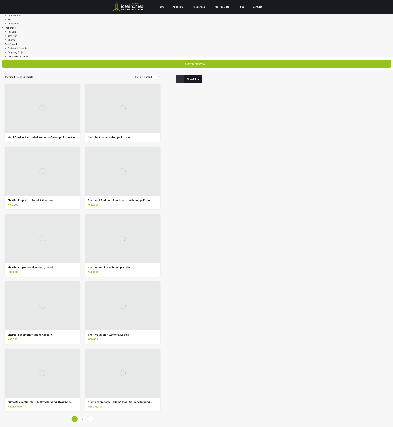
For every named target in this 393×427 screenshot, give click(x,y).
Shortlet (12, 39)
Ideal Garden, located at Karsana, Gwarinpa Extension (41, 137)
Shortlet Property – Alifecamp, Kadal (30, 267)
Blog (242, 6)
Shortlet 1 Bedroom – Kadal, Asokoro (30, 334)
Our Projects (11, 44)
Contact (257, 6)
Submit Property (195, 63)
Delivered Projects (17, 48)
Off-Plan (12, 35)
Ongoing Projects (17, 52)
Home (161, 6)
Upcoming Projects (18, 56)
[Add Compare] (74, 128)
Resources (13, 23)
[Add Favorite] (68, 128)
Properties (10, 27)
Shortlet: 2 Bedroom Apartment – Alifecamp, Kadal (119, 200)
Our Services (14, 15)
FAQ (10, 19)
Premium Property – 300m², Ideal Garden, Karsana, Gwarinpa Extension (119, 403)
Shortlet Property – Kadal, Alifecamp (30, 200)
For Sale (12, 31)
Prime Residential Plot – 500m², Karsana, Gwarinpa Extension (39, 403)
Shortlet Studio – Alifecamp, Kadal (109, 267)
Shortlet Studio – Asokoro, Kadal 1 (108, 334)
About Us (178, 6)
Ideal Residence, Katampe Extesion (109, 137)
